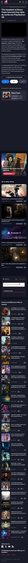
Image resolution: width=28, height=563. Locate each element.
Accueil (3, 6)
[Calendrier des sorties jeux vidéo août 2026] (14, 164)
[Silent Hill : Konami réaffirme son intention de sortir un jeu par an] (5, 495)
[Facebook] (2, 547)
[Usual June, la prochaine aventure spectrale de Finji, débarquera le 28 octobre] (5, 447)
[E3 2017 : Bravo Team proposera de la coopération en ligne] (14, 254)
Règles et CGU (4, 560)
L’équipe (13, 554)
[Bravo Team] (6, 95)
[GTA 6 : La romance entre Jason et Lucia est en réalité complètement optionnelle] (5, 427)
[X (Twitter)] (6, 547)
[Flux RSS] (13, 547)
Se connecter (22, 279)
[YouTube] (9, 547)
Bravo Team (15, 93)
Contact (3, 554)
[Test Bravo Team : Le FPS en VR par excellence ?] (14, 190)
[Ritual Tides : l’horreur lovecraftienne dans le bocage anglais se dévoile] (5, 466)
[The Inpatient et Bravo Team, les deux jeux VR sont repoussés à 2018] (14, 210)
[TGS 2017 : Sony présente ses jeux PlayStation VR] (14, 233)
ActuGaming (5, 2)
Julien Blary (3, 20)
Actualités (6, 6)
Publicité (8, 554)
